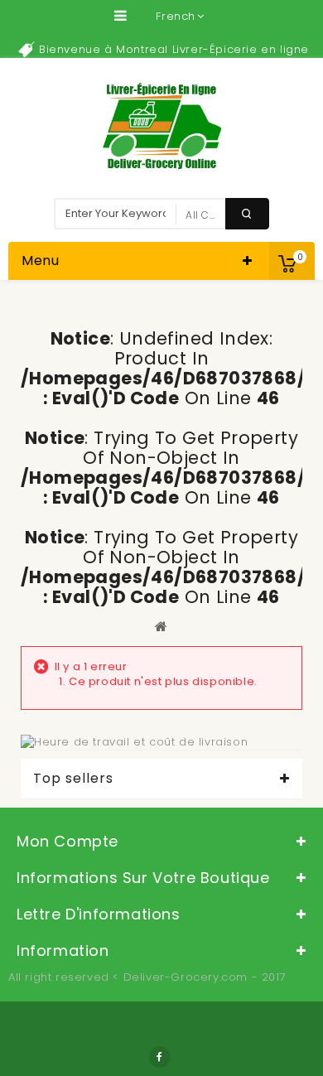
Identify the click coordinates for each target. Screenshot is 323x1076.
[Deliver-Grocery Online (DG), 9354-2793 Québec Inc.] (162, 126)
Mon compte (67, 841)
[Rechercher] (247, 213)
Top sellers (73, 778)
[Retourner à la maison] (161, 626)
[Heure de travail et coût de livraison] (134, 742)
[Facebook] (160, 1057)
